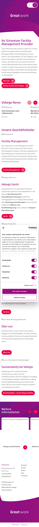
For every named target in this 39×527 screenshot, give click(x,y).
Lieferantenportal (7, 490)
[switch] (34, 266)
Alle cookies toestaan (19, 291)
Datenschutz (24, 524)
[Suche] (29, 5)
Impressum (24, 475)
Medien (23, 470)
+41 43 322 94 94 (6, 473)
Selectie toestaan (19, 297)
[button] (29, 103)
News (22, 473)
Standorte (24, 465)
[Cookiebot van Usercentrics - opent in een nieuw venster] (28, 228)
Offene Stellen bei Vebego (9, 487)
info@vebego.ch (6, 476)
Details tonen (28, 285)
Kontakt (23, 468)
